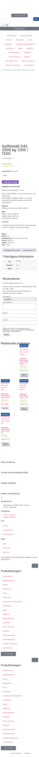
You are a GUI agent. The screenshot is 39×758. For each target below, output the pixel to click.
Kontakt (5, 526)
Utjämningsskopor (27, 61)
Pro (17, 268)
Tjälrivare (27, 57)
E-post (6, 320)
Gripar (30, 40)
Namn (5, 313)
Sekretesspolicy (8, 534)
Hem (2, 70)
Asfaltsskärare (12, 36)
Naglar (20, 48)
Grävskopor (8, 44)
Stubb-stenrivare (14, 57)
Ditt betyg (7, 296)
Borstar (9, 40)
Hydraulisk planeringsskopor (25, 44)
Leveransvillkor (8, 530)
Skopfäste (27, 52)
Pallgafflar (29, 48)
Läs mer (5, 408)
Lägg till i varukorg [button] (24, 375)
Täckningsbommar (11, 61)
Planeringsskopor (14, 52)
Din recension (8, 302)
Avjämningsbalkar (26, 36)
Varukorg (6, 552)
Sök (36, 19)
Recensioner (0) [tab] (29, 250)
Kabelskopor (10, 48)
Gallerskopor (20, 40)
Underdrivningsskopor (12, 65)
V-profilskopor (29, 65)
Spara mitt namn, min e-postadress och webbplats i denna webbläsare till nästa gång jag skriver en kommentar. (18, 330)
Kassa (5, 544)
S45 (17, 265)
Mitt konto (6, 548)
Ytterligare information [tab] (12, 250)
